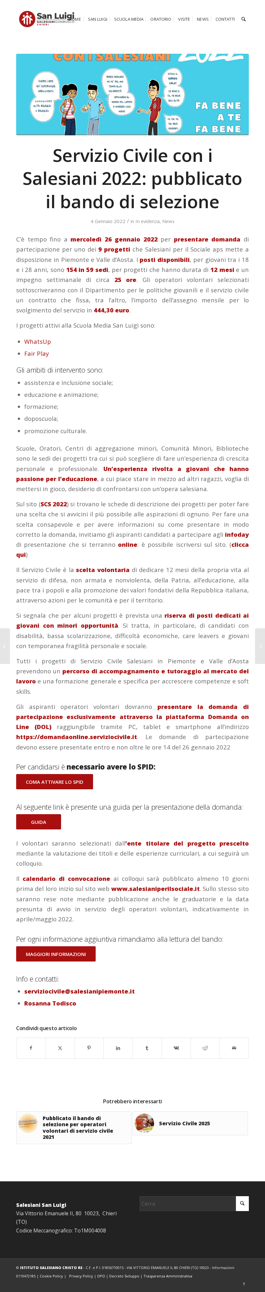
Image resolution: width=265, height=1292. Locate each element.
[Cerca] (243, 19)
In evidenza (147, 221)
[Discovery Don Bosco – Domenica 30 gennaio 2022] (260, 646)
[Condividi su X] (60, 1048)
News (168, 221)
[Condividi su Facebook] (31, 1048)
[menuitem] (75, 19)
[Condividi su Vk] (176, 1048)
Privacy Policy (81, 1276)
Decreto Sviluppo (124, 1276)
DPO (101, 1276)
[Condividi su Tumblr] (147, 1048)
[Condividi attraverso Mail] (234, 1048)
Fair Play (36, 353)
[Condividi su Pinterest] (89, 1048)
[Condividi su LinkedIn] (118, 1048)
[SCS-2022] (132, 94)
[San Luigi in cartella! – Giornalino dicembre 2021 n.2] (5, 646)
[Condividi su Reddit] (205, 1048)
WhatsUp (37, 341)
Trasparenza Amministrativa (167, 1276)
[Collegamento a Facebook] (244, 1284)
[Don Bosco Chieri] (46, 19)
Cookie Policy (51, 1276)
